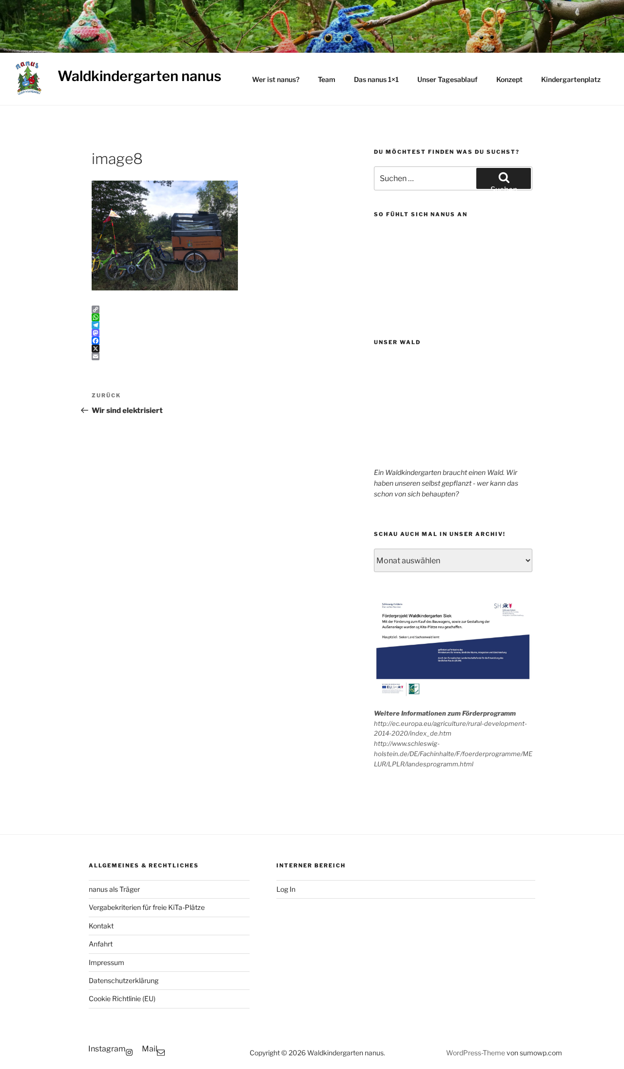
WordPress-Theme (475, 1052)
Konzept (509, 79)
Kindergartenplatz (571, 79)
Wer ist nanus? (275, 79)
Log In (285, 889)
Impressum (106, 962)
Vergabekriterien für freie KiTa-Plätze (147, 907)
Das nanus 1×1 (376, 79)
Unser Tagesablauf (447, 79)
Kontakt (101, 926)
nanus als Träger (114, 889)
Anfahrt (101, 944)
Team (326, 79)
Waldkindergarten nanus (139, 75)
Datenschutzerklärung (123, 980)
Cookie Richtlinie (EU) (122, 998)
